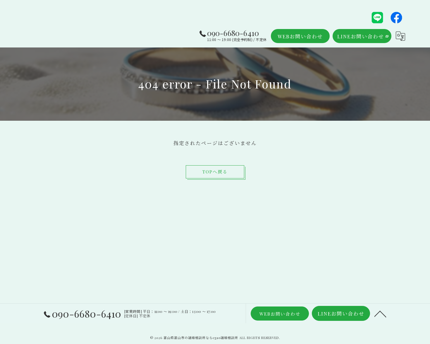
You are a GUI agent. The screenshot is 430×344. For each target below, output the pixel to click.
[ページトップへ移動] (380, 313)
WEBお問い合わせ (300, 36)
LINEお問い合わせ (360, 36)
